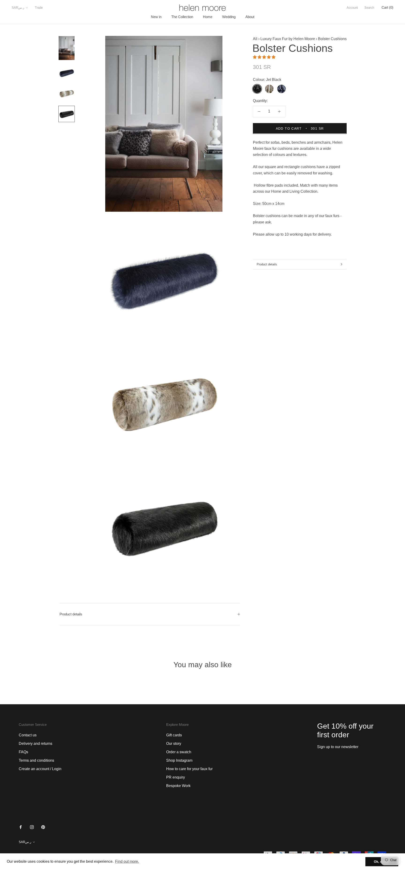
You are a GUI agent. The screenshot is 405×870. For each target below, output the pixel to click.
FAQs (23, 752)
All (255, 39)
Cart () (387, 7)
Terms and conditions (36, 760)
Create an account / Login (40, 769)
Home (207, 17)
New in (156, 17)
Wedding (229, 17)
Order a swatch (178, 752)
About (249, 17)
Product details (267, 264)
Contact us (28, 735)
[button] (264, 57)
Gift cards (174, 735)
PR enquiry (175, 777)
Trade (39, 7)
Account (352, 7)
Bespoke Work (178, 786)
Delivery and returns (35, 744)
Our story (173, 744)
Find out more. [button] (127, 861)
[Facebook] (20, 827)
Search (369, 7)
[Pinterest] (43, 827)
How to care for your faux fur (189, 769)
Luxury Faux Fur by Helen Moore (287, 39)
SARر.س (18, 7)
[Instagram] (32, 827)
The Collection (182, 17)
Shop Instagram (179, 760)
